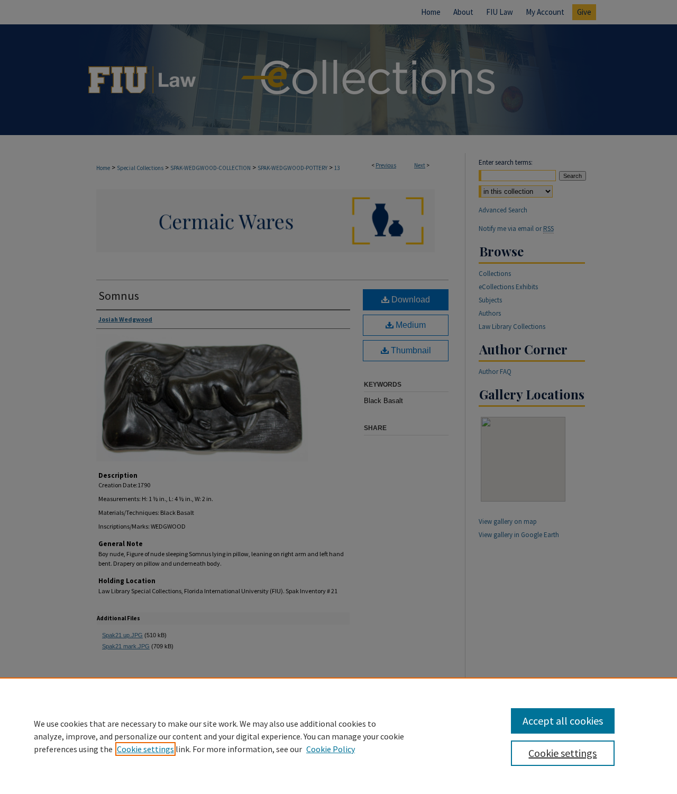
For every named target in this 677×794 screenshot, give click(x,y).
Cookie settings (145, 749)
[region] (338, 735)
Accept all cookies (563, 720)
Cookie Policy (330, 749)
